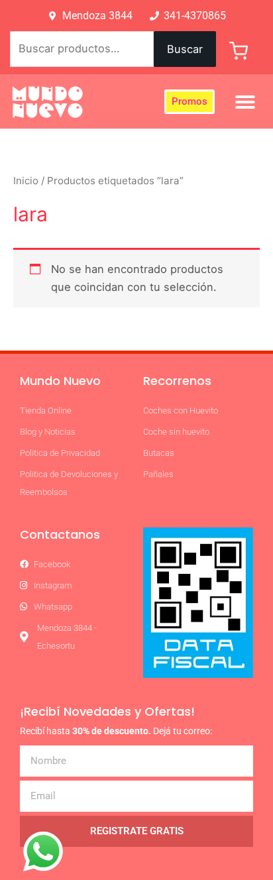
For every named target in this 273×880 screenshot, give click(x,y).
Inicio (25, 180)
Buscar (185, 49)
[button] (245, 102)
